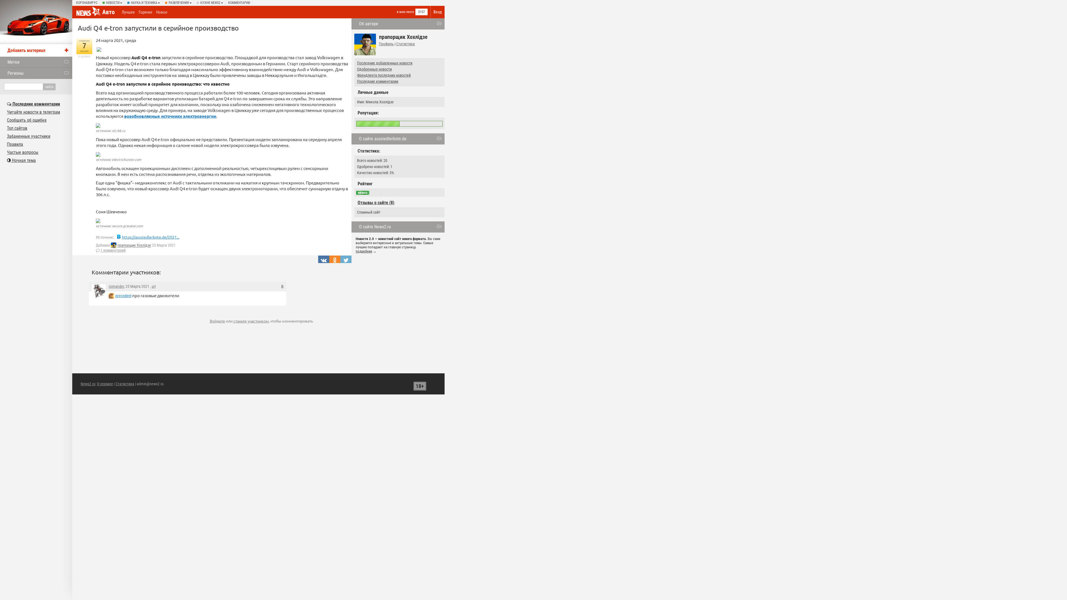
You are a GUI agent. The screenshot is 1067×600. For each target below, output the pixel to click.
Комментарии (239, 3)
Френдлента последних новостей (384, 75)
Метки (13, 62)
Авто (108, 12)
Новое (161, 12)
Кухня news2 (210, 3)
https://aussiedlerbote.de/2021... (150, 236)
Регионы (16, 73)
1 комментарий (113, 250)
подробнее (364, 251)
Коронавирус (87, 3)
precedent (123, 295)
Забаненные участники (28, 136)
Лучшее (128, 12)
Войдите (217, 320)
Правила (15, 144)
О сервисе (105, 384)
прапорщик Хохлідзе (134, 245)
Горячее (145, 12)
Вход (437, 11)
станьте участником (251, 320)
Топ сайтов (17, 128)
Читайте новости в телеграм (33, 112)
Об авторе (368, 23)
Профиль (386, 44)
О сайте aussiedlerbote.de (383, 138)
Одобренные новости (374, 69)
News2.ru (88, 384)
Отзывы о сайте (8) (376, 202)
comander (116, 286)
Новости (112, 3)
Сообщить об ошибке (27, 120)
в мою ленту (405, 12)
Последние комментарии (377, 81)
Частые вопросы (22, 152)
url (154, 286)
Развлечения (179, 3)
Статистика (405, 44)
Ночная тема (23, 160)
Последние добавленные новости (384, 63)
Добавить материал (26, 50)
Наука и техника (144, 3)
